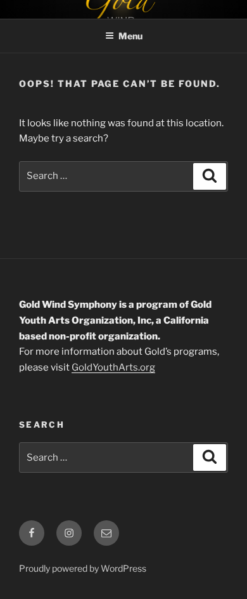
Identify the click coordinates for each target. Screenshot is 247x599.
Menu (130, 35)
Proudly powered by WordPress (82, 568)
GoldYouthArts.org (113, 367)
